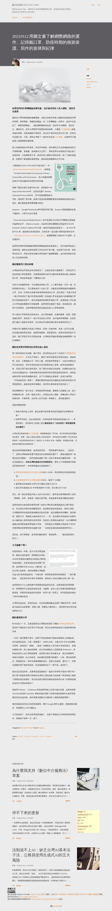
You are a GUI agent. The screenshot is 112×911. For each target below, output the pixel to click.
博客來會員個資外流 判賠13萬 (28, 472)
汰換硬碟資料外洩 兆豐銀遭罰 (28, 480)
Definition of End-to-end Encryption (29, 235)
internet (89, 78)
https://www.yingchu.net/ (28, 897)
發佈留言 (18, 838)
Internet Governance (92, 81)
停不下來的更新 (25, 812)
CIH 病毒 (58, 137)
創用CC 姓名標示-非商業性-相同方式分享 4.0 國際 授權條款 (76, 894)
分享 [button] (88, 69)
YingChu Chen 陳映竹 (37, 894)
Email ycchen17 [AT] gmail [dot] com (44, 899)
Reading (89, 87)
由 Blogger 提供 (57, 906)
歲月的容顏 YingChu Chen (25, 5)
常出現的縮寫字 (28, 17)
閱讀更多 (67, 801)
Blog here (15, 17)
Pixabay (41, 728)
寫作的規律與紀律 (66, 623)
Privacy (88, 84)
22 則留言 (19, 801)
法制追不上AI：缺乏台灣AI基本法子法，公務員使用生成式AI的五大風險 (41, 855)
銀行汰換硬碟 (33, 433)
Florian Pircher (26, 728)
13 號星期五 (66, 129)
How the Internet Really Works (27, 169)
